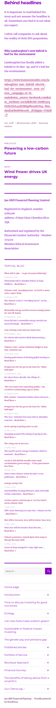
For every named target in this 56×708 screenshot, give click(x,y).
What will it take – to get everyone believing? (25, 273)
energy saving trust (13, 483)
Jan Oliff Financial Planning (17, 698)
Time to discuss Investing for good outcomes (25, 604)
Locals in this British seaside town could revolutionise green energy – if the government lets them (26, 463)
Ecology (9, 613)
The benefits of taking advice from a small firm (26, 679)
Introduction (12, 594)
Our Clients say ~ (14, 688)
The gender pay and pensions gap (25, 639)
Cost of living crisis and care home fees (22, 330)
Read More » (20, 284)
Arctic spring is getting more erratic (21, 426)
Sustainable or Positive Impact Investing (23, 630)
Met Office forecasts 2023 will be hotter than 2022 (27, 520)
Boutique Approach (16, 662)
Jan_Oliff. (9, 123)
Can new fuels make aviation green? (26, 621)
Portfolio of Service (15, 654)
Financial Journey (15, 670)
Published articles (15, 647)
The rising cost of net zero (16, 443)
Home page (11, 587)
